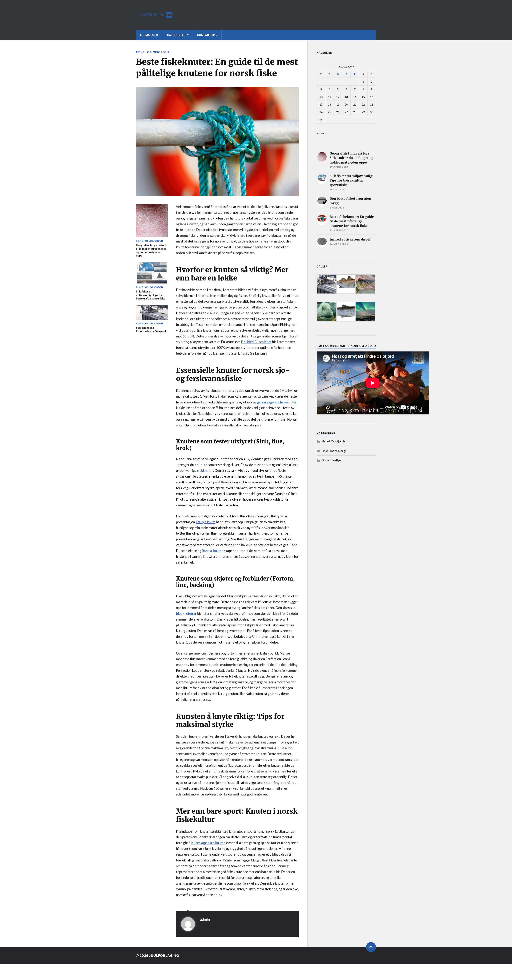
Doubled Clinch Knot (256, 342)
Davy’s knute (205, 522)
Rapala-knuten (212, 551)
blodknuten (184, 613)
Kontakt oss (207, 35)
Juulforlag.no (164, 955)
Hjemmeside (149, 35)
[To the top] (371, 947)
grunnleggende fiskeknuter (276, 402)
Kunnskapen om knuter (208, 843)
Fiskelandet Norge (334, 451)
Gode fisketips (331, 460)
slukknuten (205, 470)
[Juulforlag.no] (256, 15)
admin (205, 919)
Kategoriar (176, 35)
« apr (320, 133)
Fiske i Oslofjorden (152, 52)
